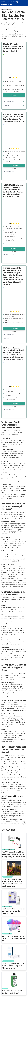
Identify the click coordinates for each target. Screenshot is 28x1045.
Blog (11, 4)
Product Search (5, 4)
